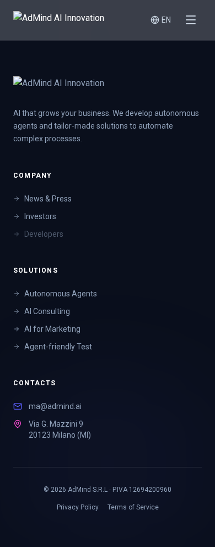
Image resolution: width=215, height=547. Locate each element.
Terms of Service (133, 507)
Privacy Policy (78, 507)
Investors (40, 216)
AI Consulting (47, 311)
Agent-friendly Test (58, 346)
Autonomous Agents (60, 293)
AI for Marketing (52, 329)
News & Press (48, 198)
